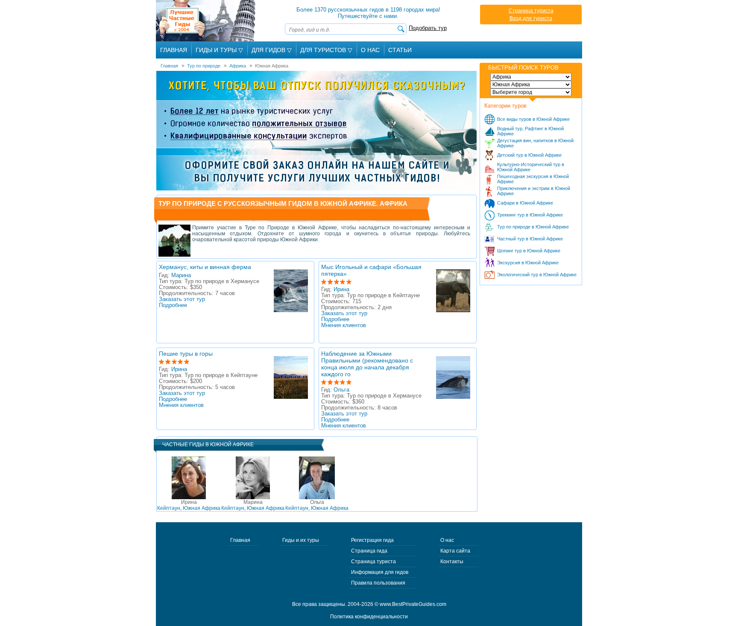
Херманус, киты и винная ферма (205, 266)
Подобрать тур (428, 28)
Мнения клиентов (343, 325)
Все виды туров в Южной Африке (533, 119)
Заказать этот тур (182, 299)
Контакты (451, 562)
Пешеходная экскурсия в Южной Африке (533, 179)
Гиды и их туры (300, 540)
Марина (181, 275)
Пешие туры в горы (186, 353)
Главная (173, 50)
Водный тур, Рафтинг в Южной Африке (530, 131)
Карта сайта (455, 551)
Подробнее (173, 305)
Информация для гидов (379, 572)
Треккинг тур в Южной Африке (530, 214)
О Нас (370, 50)
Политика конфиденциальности (369, 617)
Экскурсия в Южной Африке (528, 262)
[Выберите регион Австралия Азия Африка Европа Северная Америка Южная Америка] (530, 77)
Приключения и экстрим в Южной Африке (533, 191)
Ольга (341, 390)
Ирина (341, 290)
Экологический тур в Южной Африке (537, 274)
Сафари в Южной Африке (525, 202)
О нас (447, 540)
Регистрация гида (372, 540)
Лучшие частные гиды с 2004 (206, 20)
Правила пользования (378, 583)
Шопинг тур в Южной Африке (528, 250)
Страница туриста (531, 11)
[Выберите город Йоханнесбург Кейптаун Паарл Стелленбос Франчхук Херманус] (530, 92)
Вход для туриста (531, 18)
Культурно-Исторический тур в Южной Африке (530, 167)
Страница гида (369, 551)
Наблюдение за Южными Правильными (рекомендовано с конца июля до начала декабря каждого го (367, 363)
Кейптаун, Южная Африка (188, 505)
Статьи (400, 50)
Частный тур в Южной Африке (530, 238)
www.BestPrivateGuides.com (413, 604)
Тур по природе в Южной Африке (533, 226)
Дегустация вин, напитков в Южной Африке (535, 143)
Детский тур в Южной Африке (529, 155)
